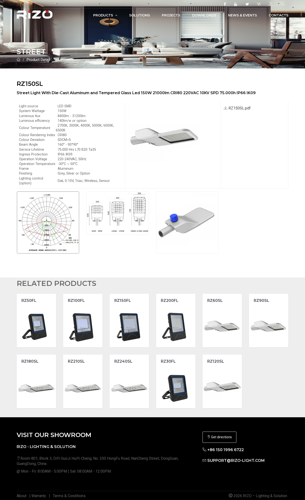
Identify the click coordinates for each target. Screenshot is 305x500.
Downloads (204, 15)
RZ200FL (169, 300)
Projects (171, 15)
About (21, 496)
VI (259, 4)
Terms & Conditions (69, 496)
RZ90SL (261, 300)
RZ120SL (215, 361)
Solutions (139, 15)
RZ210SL (76, 361)
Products (103, 15)
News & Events (242, 15)
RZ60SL (215, 300)
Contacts (278, 15)
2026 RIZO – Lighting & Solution (260, 496)
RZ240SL (123, 361)
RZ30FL (168, 361)
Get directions (221, 437)
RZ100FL (76, 300)
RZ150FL (122, 300)
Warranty (38, 496)
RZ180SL (30, 361)
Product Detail (38, 59)
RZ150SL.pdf (239, 108)
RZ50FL (28, 300)
